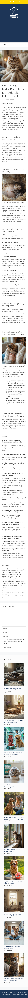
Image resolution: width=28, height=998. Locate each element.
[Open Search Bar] (25, 45)
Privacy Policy (9, 992)
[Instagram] (10, 2)
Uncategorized (7, 590)
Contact (24, 992)
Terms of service (17, 992)
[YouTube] (20, 2)
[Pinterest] (13, 2)
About (3, 992)
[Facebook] (7, 2)
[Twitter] (17, 2)
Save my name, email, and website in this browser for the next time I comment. (14, 641)
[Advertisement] (14, 32)
